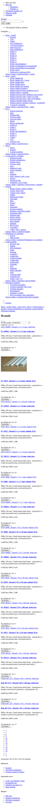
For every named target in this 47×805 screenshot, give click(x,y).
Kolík (12, 250)
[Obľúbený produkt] (11, 350)
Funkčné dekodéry (17, 289)
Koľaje (12, 236)
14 (6, 747)
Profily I (13, 54)
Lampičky (13, 254)
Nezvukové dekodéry (18, 285)
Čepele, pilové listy (17, 191)
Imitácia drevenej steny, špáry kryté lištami (25, 99)
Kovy (7, 109)
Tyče (12, 39)
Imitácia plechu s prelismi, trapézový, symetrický (27, 103)
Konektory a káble (16, 293)
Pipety (12, 205)
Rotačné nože (15, 215)
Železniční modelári (12, 283)
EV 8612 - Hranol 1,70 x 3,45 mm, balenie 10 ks (19, 633)
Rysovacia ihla (15, 219)
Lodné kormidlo (16, 258)
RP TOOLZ (14, 225)
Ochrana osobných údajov (14, 772)
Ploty (12, 172)
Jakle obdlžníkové (16, 50)
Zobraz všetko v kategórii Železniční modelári (22, 297)
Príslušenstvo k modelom (14, 234)
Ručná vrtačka (15, 217)
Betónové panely (16, 158)
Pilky (12, 201)
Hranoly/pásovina (16, 111)
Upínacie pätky (15, 275)
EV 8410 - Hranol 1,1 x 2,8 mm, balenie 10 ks (18, 381)
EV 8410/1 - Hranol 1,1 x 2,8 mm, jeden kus (18, 406)
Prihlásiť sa (14, 9)
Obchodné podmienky (13, 770)
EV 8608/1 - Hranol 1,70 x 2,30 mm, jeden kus (18, 557)
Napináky (13, 264)
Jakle (12, 113)
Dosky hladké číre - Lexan (19, 80)
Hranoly (13, 37)
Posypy (12, 178)
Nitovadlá (13, 199)
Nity (11, 266)
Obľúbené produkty (12, 800)
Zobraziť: (4, 325)
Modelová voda (15, 168)
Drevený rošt (14, 244)
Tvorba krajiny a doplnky (14, 156)
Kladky (12, 246)
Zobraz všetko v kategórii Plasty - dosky (19, 107)
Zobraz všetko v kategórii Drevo (17, 154)
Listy (12, 166)
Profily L (13, 58)
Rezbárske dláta (15, 213)
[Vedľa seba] (4, 321)
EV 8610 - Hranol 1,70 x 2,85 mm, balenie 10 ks (19, 582)
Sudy (12, 272)
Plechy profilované (17, 123)
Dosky (12, 148)
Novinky (8, 802)
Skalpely (13, 223)
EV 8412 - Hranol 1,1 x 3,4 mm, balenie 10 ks (18, 431)
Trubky (12, 41)
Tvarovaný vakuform (17, 105)
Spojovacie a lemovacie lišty (20, 72)
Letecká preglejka (16, 152)
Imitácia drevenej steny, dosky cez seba (24, 97)
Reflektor (13, 268)
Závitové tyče (15, 142)
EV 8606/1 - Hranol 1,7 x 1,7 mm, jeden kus (18, 507)
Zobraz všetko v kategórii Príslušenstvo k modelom (23, 240)
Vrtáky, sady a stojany (18, 230)
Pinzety (12, 203)
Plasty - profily (10, 35)
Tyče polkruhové (16, 43)
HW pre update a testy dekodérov (22, 295)
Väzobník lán (15, 277)
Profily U (13, 52)
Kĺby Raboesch (15, 248)
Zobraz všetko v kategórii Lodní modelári (20, 281)
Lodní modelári (11, 242)
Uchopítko (14, 227)
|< (6, 731)
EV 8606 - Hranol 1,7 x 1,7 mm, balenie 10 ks (18, 482)
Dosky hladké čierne (17, 84)
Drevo (7, 146)
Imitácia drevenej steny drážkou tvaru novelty (26, 95)
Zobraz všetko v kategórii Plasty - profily (20, 74)
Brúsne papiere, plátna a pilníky (21, 189)
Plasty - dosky (10, 76)
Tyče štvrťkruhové (16, 45)
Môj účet (8, 796)
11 (6, 741)
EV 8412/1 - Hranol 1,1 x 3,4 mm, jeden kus (18, 456)
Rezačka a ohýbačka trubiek (20, 211)
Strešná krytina (15, 180)
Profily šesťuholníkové (18, 64)
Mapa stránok (10, 787)
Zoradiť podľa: (6, 323)
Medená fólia (15, 115)
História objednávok (12, 798)
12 (6, 743)
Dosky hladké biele (17, 82)
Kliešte (12, 195)
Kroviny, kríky (15, 164)
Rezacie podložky (16, 209)
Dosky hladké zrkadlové (19, 88)
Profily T (13, 60)
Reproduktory (15, 291)
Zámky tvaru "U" (16, 279)
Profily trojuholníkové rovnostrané (22, 68)
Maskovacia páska (16, 197)
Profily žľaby (15, 70)
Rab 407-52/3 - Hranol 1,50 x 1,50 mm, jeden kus (20, 708)
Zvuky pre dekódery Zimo (15, 781)
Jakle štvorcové (15, 48)
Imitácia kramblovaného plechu (21, 101)
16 (6, 751)
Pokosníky (14, 207)
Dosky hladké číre (16, 78)
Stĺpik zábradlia (15, 270)
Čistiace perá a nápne (17, 193)
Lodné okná (14, 260)
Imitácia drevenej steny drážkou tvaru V (24, 90)
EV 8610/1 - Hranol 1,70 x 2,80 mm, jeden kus (18, 607)
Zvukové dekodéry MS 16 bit (20, 287)
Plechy (12, 121)
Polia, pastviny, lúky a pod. (20, 176)
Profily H (13, 56)
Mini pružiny (14, 238)
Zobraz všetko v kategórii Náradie (17, 232)
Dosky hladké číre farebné (19, 86)
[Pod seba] (2, 321)
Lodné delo (14, 256)
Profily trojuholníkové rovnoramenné (23, 66)
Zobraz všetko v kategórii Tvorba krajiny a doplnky (24, 185)
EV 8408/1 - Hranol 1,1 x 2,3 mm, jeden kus (18, 331)
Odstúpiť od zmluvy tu (13, 785)
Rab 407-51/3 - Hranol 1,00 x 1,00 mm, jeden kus (20, 683)
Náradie (8, 187)
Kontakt (8, 768)
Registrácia (14, 7)
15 (6, 749)
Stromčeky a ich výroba (18, 182)
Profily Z (13, 62)
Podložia (13, 174)
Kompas (13, 252)
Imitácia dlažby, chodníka (19, 93)
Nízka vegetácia (16, 170)
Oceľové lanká (15, 117)
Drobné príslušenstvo (17, 160)
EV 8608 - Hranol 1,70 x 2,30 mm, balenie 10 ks (19, 532)
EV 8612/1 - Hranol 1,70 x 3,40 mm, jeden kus (18, 658)
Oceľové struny (15, 119)
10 (6, 739)
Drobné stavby (15, 162)
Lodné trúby (14, 262)
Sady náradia (14, 221)
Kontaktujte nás (11, 783)
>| (6, 755)
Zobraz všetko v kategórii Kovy (16, 144)
